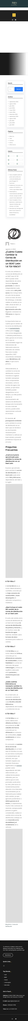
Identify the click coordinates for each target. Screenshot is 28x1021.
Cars (10, 138)
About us (11, 136)
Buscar (19, 89)
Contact (11, 140)
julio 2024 (11, 106)
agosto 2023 (12, 118)
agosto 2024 (12, 104)
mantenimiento (14, 328)
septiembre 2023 (13, 116)
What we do (12, 145)
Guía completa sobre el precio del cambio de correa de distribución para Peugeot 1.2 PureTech (15, 179)
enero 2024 (12, 112)
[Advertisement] (14, 38)
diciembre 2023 (13, 114)
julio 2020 (11, 125)
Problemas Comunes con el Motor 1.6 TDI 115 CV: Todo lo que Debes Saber (16, 187)
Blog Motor (8, 924)
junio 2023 (12, 123)
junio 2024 (12, 108)
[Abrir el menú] (14, 15)
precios (19, 766)
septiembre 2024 (13, 101)
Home (11, 142)
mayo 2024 (12, 110)
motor (17, 331)
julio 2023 (11, 120)
